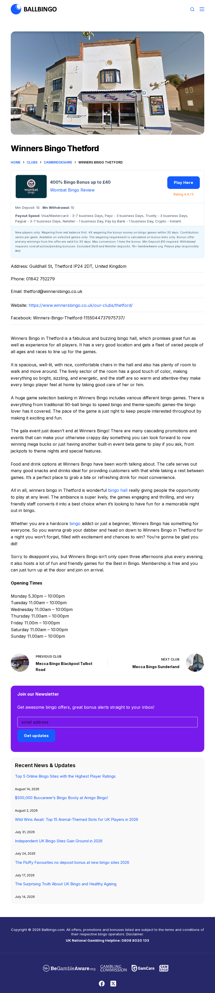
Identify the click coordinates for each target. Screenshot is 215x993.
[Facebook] (102, 983)
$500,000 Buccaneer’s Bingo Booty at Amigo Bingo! (61, 797)
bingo (74, 523)
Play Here (183, 182)
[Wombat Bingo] (31, 186)
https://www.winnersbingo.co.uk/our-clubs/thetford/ (81, 305)
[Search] (192, 9)
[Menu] (202, 9)
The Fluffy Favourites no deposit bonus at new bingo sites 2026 (72, 862)
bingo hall (117, 490)
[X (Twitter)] (113, 983)
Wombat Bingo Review (72, 190)
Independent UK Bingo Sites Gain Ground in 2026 (59, 841)
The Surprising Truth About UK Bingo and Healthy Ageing (65, 884)
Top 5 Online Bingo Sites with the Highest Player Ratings (65, 776)
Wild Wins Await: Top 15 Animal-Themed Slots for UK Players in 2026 (76, 819)
